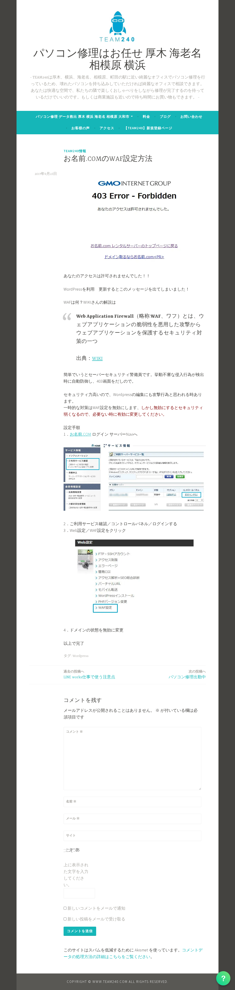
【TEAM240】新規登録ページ (148, 128)
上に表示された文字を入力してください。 (76, 874)
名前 (71, 801)
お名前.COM (80, 434)
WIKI (97, 358)
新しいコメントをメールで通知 (96, 908)
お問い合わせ (191, 116)
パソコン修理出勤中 (187, 674)
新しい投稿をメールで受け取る (96, 919)
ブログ (165, 116)
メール (73, 818)
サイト (71, 835)
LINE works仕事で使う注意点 (89, 674)
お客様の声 (80, 128)
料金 (146, 116)
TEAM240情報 (75, 151)
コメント (74, 731)
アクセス (107, 128)
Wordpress (81, 656)
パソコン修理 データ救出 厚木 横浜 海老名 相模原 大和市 (82, 116)
